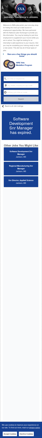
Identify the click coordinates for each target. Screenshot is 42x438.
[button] (21, 55)
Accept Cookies (10, 434)
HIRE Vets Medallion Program (24, 63)
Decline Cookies (26, 434)
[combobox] (21, 78)
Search (21, 99)
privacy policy (34, 427)
